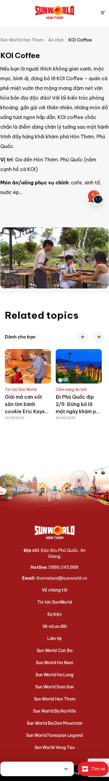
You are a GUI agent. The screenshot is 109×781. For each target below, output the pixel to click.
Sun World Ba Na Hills (54, 711)
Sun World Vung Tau (55, 747)
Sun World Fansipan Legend (54, 735)
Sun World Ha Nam (54, 662)
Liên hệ (54, 638)
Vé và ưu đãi (54, 626)
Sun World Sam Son (54, 687)
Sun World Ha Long (54, 674)
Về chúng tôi (55, 590)
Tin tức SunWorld (54, 602)
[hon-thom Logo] (55, 13)
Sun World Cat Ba (55, 650)
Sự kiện (54, 614)
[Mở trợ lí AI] (95, 197)
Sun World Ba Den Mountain (54, 723)
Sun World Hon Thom (54, 699)
